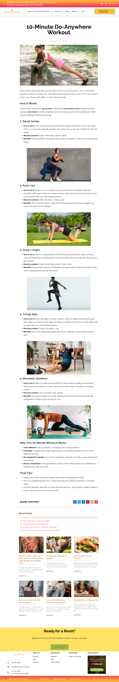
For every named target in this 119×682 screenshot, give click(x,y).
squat (31, 129)
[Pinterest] (102, 679)
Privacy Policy (44, 679)
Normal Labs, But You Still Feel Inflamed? (40, 527)
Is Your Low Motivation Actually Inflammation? (42, 530)
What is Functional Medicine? (39, 11)
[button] (75, 502)
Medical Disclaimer (59, 679)
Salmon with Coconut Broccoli (35, 524)
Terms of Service (75, 679)
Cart (82, 11)
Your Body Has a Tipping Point (86, 600)
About (74, 11)
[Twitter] (94, 679)
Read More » (22, 576)
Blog (67, 11)
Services (58, 11)
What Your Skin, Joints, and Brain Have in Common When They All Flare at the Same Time (60, 518)
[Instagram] (106, 679)
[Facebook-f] (98, 679)
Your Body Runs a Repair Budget (36, 521)
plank (46, 190)
